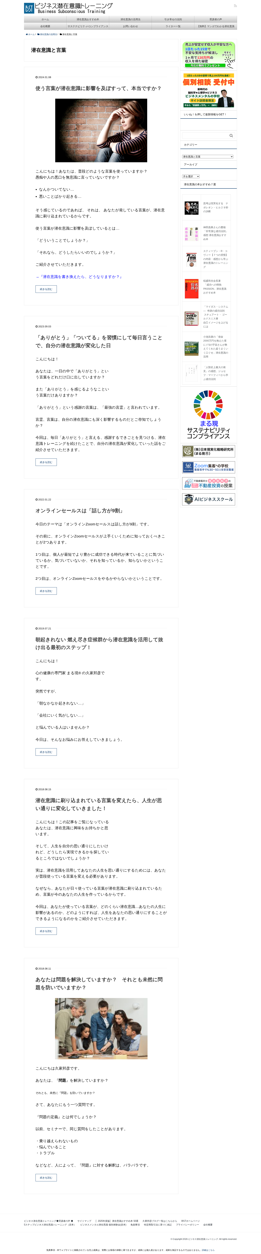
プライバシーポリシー (187, 1224)
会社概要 (45, 26)
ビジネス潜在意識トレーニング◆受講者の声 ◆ (48, 1221)
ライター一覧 (173, 26)
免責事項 (135, 1224)
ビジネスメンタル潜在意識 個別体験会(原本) (103, 1224)
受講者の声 (216, 19)
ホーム (45, 19)
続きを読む (46, 289)
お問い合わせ (130, 26)
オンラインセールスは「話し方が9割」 (80, 510)
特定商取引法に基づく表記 (158, 1224)
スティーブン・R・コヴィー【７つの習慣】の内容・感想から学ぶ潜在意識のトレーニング (215, 259)
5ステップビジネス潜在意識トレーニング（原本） (50, 1224)
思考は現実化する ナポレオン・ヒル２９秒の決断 (215, 207)
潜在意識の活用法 (130, 19)
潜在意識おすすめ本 (88, 19)
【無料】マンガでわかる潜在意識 (215, 26)
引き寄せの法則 (173, 19)
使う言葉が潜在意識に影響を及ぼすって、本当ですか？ (99, 88)
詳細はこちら (208, 1250)
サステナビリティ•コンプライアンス (88, 26)
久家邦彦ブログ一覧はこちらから (160, 1221)
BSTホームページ (190, 1221)
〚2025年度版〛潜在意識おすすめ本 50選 (117, 1221)
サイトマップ (84, 1221)
